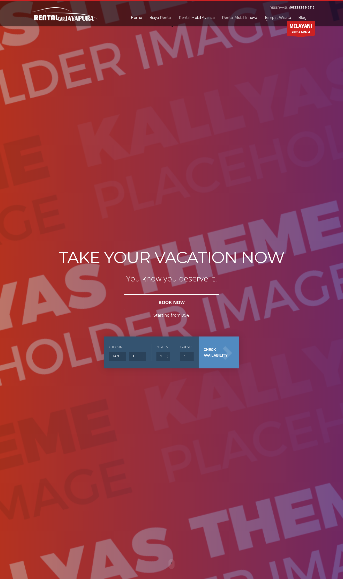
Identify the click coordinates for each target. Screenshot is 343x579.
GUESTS (186, 347)
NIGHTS (162, 347)
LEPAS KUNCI (301, 28)
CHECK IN (115, 347)
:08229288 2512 (302, 7)
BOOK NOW (171, 302)
